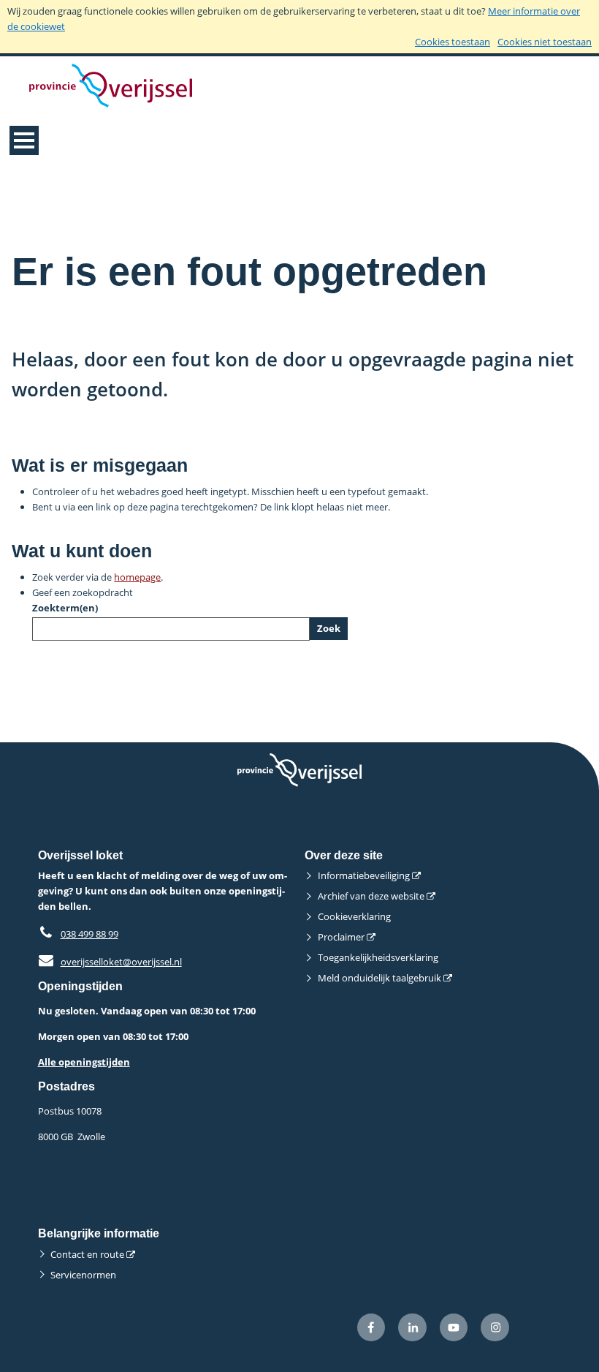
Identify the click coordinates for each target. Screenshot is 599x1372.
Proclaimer (341, 936)
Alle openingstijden (84, 1061)
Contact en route (87, 1254)
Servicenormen (83, 1274)
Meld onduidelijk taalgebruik (379, 977)
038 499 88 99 (89, 934)
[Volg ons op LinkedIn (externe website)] (412, 1327)
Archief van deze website (371, 895)
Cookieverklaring (354, 916)
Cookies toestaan (452, 41)
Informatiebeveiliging (364, 875)
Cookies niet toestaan (544, 41)
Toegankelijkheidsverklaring (378, 957)
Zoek (328, 628)
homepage (137, 577)
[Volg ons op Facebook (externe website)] (371, 1327)
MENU (24, 140)
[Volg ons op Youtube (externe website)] (454, 1327)
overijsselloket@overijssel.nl (110, 961)
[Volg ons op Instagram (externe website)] (495, 1327)
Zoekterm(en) (65, 607)
